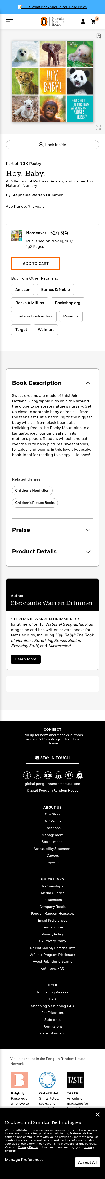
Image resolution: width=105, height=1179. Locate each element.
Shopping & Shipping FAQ (52, 1006)
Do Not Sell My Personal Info (52, 948)
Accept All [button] (87, 1162)
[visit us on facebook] (27, 775)
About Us (52, 807)
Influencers (52, 900)
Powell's (70, 316)
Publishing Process (52, 992)
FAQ (52, 999)
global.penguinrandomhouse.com (52, 783)
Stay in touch (54, 758)
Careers (52, 855)
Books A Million (29, 302)
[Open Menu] (9, 21)
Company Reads (52, 906)
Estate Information (53, 1033)
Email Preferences (52, 920)
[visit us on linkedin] (58, 775)
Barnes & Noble (55, 289)
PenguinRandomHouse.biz (52, 913)
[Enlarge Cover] (98, 127)
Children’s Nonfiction (32, 490)
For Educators (52, 1012)
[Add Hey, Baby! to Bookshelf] (98, 36)
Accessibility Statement (53, 848)
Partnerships (52, 886)
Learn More (27, 660)
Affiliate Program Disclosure (52, 954)
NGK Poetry (30, 163)
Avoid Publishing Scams (52, 961)
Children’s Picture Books (35, 502)
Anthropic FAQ (52, 968)
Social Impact (52, 841)
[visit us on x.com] (37, 775)
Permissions (53, 1026)
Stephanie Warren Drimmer (37, 195)
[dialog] (52, 1143)
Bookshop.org (67, 302)
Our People (52, 821)
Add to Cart (36, 263)
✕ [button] (98, 1115)
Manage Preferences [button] (24, 1159)
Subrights (52, 1019)
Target (21, 329)
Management (52, 835)
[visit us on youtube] (48, 775)
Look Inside (55, 144)
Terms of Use (52, 927)
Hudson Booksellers (33, 316)
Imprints (52, 862)
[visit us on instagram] (79, 775)
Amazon (22, 289)
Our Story (52, 814)
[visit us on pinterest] (69, 775)
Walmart (46, 329)
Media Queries (52, 893)
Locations (53, 828)
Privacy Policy (52, 934)
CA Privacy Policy (52, 941)
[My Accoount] (83, 21)
